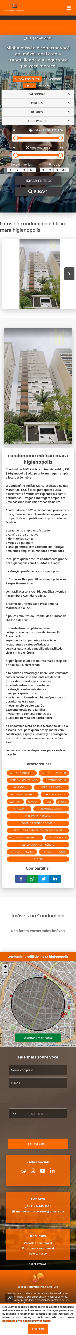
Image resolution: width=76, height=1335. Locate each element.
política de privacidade (16, 1320)
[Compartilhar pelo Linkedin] (55, 879)
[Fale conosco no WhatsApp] (23, 1170)
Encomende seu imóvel (38, 1248)
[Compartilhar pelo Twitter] (43, 879)
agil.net (52, 1287)
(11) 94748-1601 (40, 38)
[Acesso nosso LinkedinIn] (52, 1170)
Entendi (38, 1329)
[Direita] (69, 273)
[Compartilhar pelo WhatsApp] (32, 879)
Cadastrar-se (38, 1144)
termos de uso (42, 1320)
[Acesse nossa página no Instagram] (33, 1170)
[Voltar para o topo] (9, 1298)
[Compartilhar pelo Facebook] (21, 879)
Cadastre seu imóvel (38, 1243)
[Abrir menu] (69, 7)
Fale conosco (38, 1253)
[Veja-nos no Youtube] (42, 1170)
